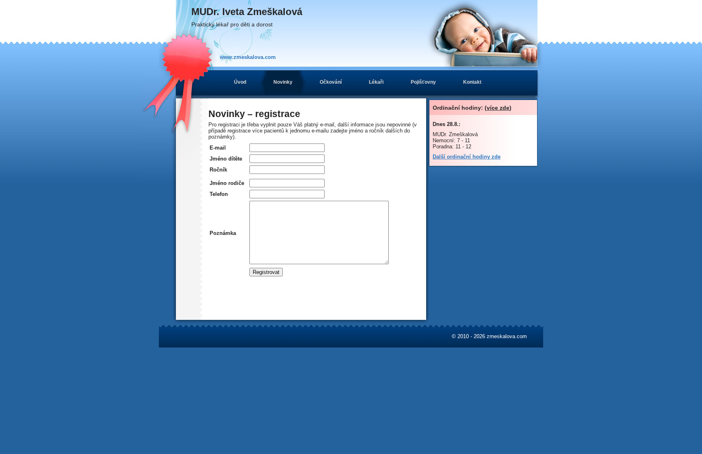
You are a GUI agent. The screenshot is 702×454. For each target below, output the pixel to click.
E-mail (218, 148)
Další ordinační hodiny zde (466, 157)
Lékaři (376, 82)
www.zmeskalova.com (248, 57)
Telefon (219, 194)
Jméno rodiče (227, 183)
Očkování (331, 82)
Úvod (240, 82)
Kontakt (472, 82)
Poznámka (223, 233)
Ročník (218, 170)
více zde (498, 107)
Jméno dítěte (226, 159)
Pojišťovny (423, 82)
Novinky (282, 82)
